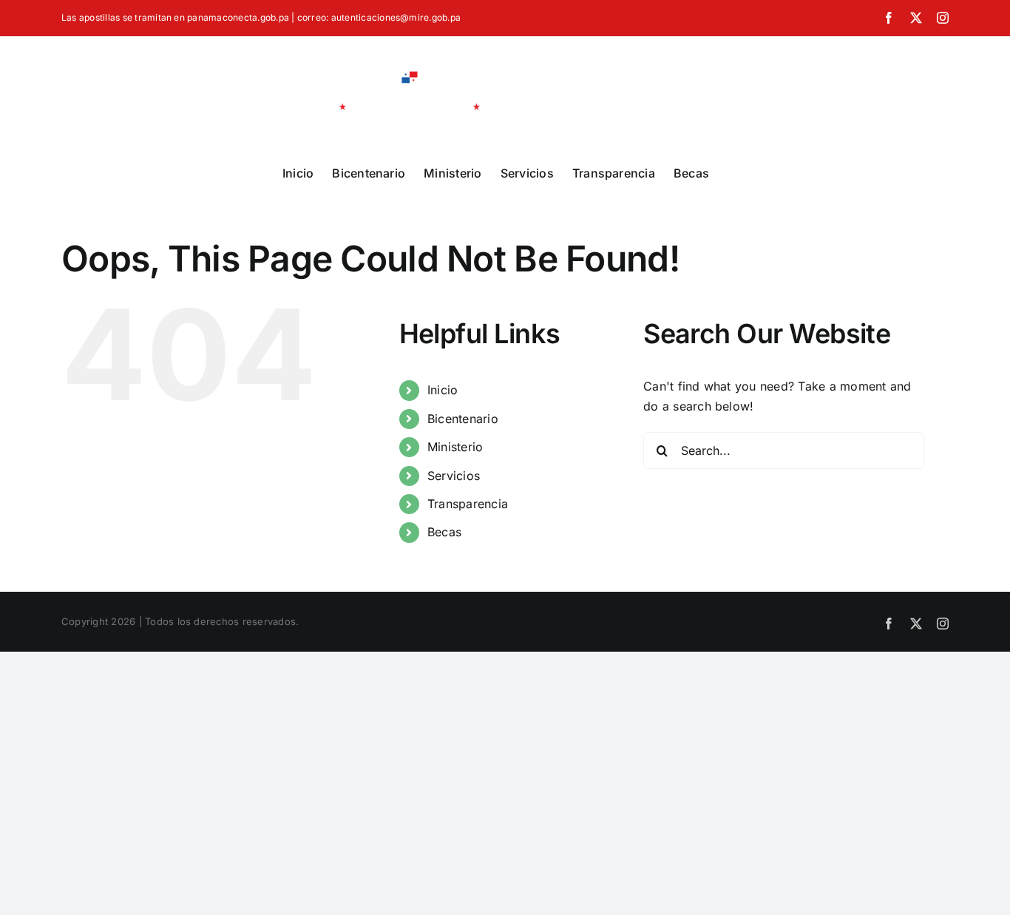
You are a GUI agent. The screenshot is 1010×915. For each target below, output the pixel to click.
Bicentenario (462, 418)
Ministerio (455, 446)
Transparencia (467, 503)
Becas (444, 531)
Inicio (442, 389)
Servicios (453, 475)
